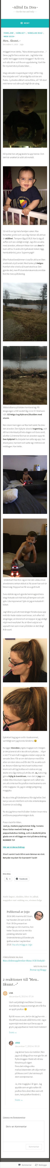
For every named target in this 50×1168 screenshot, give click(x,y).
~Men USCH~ (9, 36)
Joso (17, 1042)
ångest (12, 897)
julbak (35, 897)
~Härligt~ (20, 33)
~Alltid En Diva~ (25, 8)
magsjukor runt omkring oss (15, 900)
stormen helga (35, 900)
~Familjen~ (8, 33)
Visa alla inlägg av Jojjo (22, 944)
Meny (27, 23)
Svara (11, 1032)
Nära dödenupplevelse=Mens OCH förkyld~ (24, 959)
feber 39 (28, 897)
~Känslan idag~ (35, 33)
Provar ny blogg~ (38, 968)
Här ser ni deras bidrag (13, 847)
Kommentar (34, 1146)
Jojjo (22, 44)
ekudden (19, 897)
